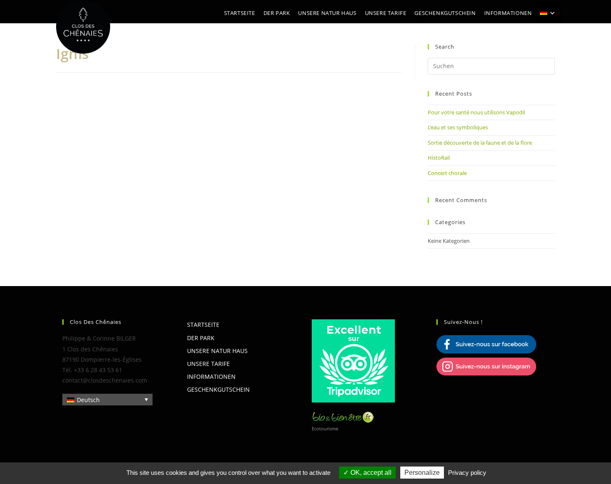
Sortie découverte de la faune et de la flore (480, 142)
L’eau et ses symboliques (458, 127)
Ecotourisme (325, 428)
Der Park (200, 338)
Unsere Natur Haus (217, 351)
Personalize (422, 472)
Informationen (211, 376)
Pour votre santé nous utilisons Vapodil (476, 112)
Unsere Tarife (208, 364)
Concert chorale (447, 173)
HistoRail (439, 157)
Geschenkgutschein (218, 389)
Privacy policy (467, 472)
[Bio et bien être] (343, 416)
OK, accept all (370, 472)
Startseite (203, 324)
